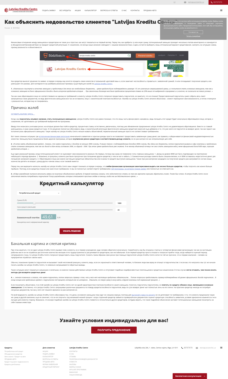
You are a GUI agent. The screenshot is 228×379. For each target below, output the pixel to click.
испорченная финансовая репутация (54, 136)
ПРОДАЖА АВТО (150, 10)
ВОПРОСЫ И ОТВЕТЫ (109, 10)
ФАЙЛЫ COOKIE (75, 367)
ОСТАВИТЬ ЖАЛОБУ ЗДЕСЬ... (23, 114)
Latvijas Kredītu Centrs (103, 84)
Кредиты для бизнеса (12, 364)
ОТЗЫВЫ (72, 356)
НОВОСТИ (73, 362)
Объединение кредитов (13, 354)
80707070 (218, 2)
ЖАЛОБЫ (16, 28)
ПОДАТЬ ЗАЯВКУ (49, 10)
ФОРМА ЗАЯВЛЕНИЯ (50, 364)
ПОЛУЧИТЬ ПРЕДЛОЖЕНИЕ (113, 330)
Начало (7, 28)
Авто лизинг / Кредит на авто (15, 356)
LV (174, 2)
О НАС (124, 10)
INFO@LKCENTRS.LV (208, 348)
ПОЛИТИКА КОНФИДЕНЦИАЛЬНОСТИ (83, 359)
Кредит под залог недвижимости (17, 362)
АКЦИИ (78, 10)
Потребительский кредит (14, 351)
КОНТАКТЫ (135, 10)
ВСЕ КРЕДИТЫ (65, 10)
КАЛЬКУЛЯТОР (91, 10)
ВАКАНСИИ (73, 372)
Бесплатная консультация (188, 376)
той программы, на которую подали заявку (128, 169)
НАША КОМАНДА (75, 375)
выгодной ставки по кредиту (143, 295)
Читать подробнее (193, 36)
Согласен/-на (193, 32)
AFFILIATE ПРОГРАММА (77, 370)
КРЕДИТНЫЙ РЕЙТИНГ (51, 367)
